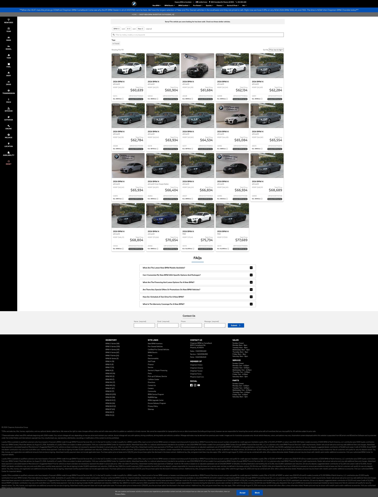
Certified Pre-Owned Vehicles (158, 349)
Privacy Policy (153, 406)
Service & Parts (232, 5)
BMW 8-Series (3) (112, 358)
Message (211, 321)
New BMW (156, 5)
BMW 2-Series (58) (112, 343)
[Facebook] (191, 385)
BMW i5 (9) (109, 364)
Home (134, 14)
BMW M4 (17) (110, 382)
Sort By (265, 50)
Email (163, 321)
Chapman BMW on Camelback (183, 2)
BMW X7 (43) (110, 409)
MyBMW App (152, 397)
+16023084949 (200, 357)
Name (140, 321)
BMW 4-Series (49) (112, 349)
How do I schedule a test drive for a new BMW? (163, 297)
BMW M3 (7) (110, 379)
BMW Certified (183, 5)
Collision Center (153, 379)
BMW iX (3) (109, 370)
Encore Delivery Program (157, 403)
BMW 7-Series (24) (112, 355)
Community (152, 391)
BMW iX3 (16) (110, 373)
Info (243, 5)
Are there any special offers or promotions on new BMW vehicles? (171, 289)
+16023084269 (200, 351)
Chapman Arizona (196, 368)
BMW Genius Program (156, 394)
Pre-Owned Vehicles (155, 346)
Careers (151, 388)
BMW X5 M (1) (110, 400)
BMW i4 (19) (110, 361)
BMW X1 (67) (110, 388)
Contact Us (152, 385)
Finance (219, 5)
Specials (209, 5)
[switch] (116, 43)
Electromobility (153, 358)
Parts (150, 373)
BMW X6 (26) (110, 403)
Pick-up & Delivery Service (157, 376)
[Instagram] (195, 385)
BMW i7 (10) (110, 367)
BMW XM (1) (110, 412)
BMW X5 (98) (110, 397)
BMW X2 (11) (110, 391)
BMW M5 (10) (110, 385)
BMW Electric (169, 5)
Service (150, 367)
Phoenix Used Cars (197, 377)
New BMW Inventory (155, 343)
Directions (151, 382)
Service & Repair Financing (157, 370)
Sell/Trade (151, 361)
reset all (149, 29)
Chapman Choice (196, 365)
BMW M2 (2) (110, 376)
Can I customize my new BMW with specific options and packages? (172, 275)
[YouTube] (198, 385)
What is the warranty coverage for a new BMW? (163, 304)
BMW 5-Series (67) (112, 352)
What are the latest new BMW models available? (164, 268)
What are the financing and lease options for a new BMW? (168, 282)
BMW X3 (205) (111, 394)
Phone (183, 321)
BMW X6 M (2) (111, 406)
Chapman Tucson (196, 371)
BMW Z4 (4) (110, 415)
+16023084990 (202, 354)
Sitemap (151, 409)
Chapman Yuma (195, 374)
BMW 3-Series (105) (113, 346)
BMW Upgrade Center (156, 400)
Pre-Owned (197, 5)
